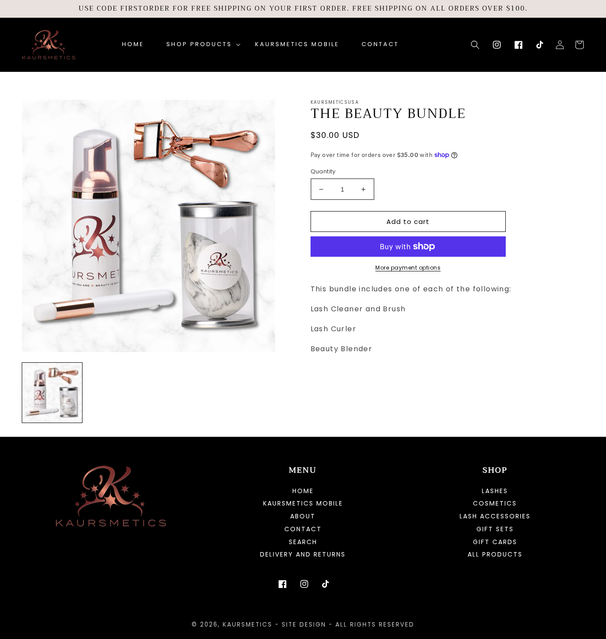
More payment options (408, 267)
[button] (199, 44)
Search (303, 541)
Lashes (495, 491)
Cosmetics (495, 503)
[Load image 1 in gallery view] (52, 393)
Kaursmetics (247, 624)
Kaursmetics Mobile (303, 503)
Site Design (304, 624)
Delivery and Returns (303, 554)
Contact (303, 529)
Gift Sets (495, 529)
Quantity (323, 171)
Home (303, 491)
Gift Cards (495, 541)
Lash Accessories (495, 516)
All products (495, 554)
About (302, 516)
